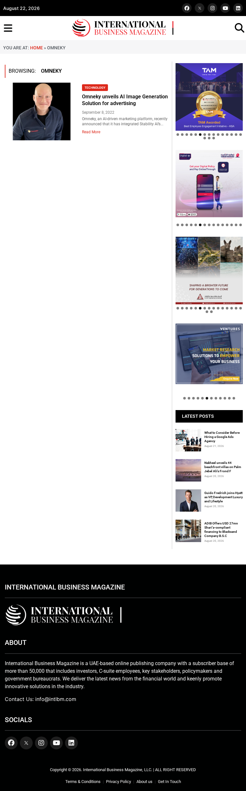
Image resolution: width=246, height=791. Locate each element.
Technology (95, 87)
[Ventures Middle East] (209, 354)
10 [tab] (218, 134)
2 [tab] (182, 134)
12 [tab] (227, 134)
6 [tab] (200, 134)
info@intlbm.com (55, 699)
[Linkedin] (238, 8)
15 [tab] (240, 134)
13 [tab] (231, 134)
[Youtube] (225, 8)
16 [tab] (204, 138)
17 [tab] (209, 138)
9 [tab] (213, 134)
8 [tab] (209, 134)
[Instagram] (212, 8)
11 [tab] (222, 134)
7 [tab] (204, 134)
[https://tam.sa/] (209, 96)
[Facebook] (187, 8)
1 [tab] (177, 134)
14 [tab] (236, 134)
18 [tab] (213, 138)
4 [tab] (191, 134)
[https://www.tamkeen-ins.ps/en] (209, 183)
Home (36, 47)
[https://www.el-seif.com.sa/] (209, 270)
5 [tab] (195, 134)
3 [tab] (186, 134)
